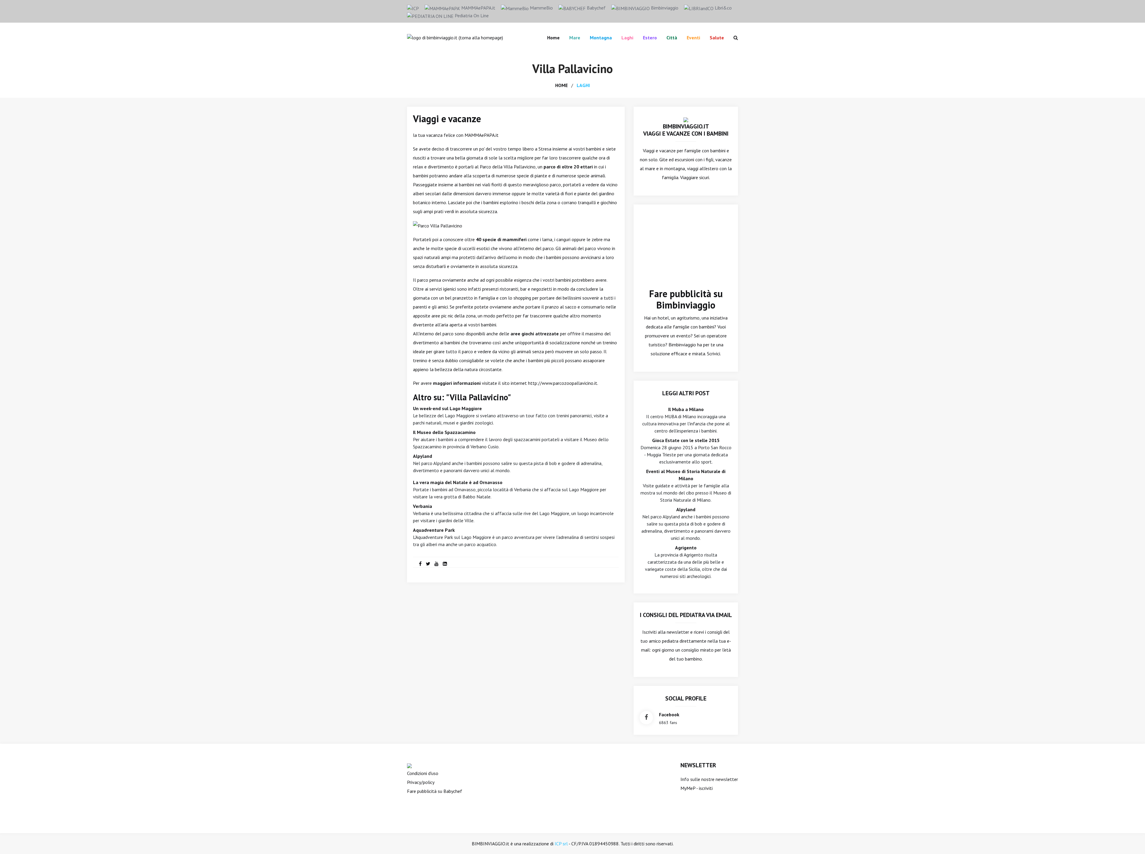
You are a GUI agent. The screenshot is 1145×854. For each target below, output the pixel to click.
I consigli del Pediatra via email (686, 615)
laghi (583, 85)
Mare (574, 38)
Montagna (601, 38)
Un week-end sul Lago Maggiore (447, 408)
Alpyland (422, 456)
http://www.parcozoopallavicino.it (562, 383)
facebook (669, 714)
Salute (717, 38)
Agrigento (686, 548)
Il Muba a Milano (686, 409)
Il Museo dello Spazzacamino (444, 432)
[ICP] (413, 8)
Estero (650, 38)
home (561, 85)
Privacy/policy (420, 782)
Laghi (627, 38)
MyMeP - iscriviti (696, 788)
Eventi (693, 38)
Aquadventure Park (434, 530)
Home (553, 38)
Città (671, 38)
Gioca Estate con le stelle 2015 (686, 440)
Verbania (422, 506)
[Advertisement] (686, 250)
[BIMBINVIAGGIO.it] (685, 119)
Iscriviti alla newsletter (665, 632)
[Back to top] (1131, 840)
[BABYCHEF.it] (409, 765)
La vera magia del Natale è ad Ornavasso (457, 482)
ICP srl (561, 844)
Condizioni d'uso (422, 773)
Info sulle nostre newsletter (709, 779)
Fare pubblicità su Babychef (434, 791)
